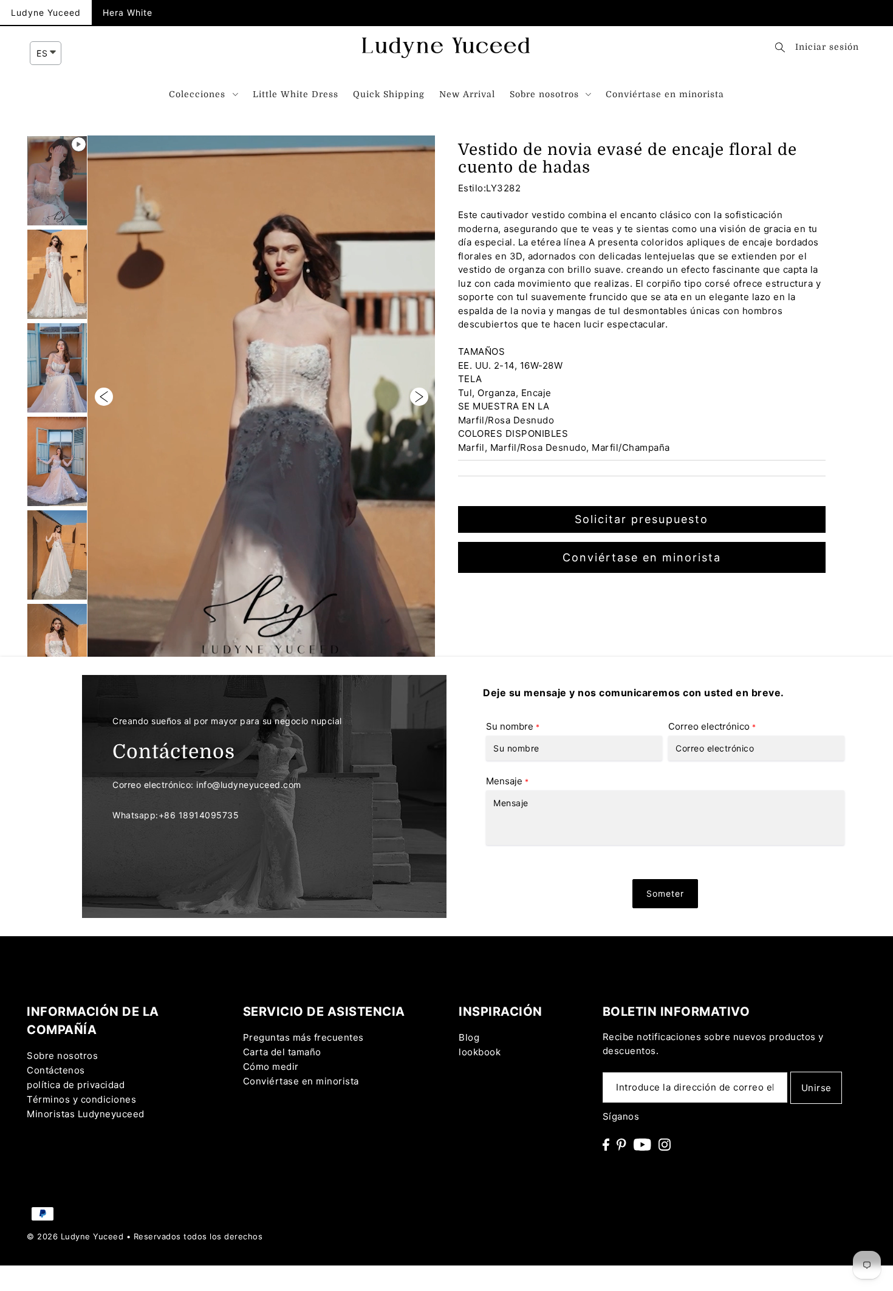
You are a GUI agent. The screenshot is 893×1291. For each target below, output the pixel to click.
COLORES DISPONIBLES (513, 433)
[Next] (419, 396)
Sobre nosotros (62, 1055)
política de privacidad (76, 1085)
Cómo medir (271, 1066)
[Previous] (104, 396)
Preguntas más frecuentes (303, 1037)
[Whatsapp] (868, 851)
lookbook (480, 1052)
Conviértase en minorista (642, 557)
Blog (469, 1037)
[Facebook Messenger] (868, 885)
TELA (470, 379)
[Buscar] (780, 47)
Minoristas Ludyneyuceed (86, 1114)
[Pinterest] (621, 1144)
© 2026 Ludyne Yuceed (75, 1236)
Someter (665, 893)
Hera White (127, 12)
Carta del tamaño (282, 1052)
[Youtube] (642, 1144)
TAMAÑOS (481, 351)
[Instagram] (665, 1144)
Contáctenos (56, 1070)
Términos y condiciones (81, 1099)
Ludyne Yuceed (46, 12)
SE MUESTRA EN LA (504, 406)
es (41, 53)
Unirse (816, 1088)
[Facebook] (606, 1144)
